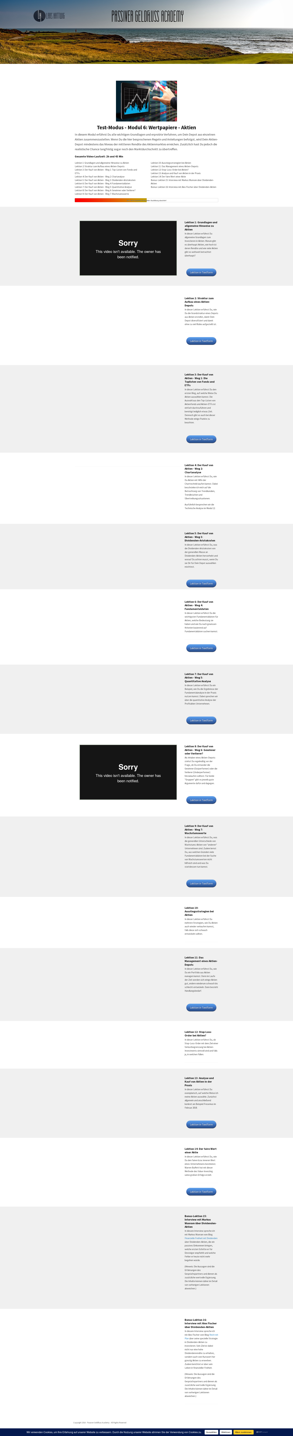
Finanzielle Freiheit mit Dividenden (201, 1238)
